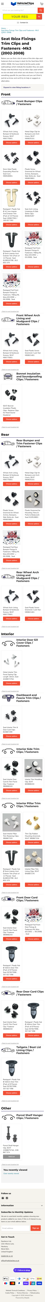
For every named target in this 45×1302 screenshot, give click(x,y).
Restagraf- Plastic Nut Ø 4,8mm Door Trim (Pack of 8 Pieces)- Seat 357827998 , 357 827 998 (11, 970)
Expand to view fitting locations (17, 87)
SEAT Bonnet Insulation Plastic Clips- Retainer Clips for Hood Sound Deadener (11, 410)
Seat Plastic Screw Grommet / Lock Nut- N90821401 (33, 352)
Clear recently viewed (11, 1174)
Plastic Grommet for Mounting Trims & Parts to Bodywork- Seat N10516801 (32, 513)
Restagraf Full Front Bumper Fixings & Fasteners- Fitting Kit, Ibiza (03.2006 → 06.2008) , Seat (11, 294)
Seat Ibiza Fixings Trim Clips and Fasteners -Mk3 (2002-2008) (20, 31)
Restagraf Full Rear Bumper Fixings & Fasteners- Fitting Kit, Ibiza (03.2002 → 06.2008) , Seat (11, 551)
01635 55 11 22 (7, 1256)
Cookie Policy (9, 1293)
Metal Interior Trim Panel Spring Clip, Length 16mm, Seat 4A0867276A (10, 675)
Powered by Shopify (22, 1298)
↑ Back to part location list (10, 311)
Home (3, 28)
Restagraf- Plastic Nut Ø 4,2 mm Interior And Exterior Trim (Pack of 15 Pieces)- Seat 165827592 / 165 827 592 (11, 215)
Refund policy (35, 1293)
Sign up (35, 1228)
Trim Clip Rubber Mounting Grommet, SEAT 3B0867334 (32, 836)
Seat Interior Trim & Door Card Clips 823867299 (10, 729)
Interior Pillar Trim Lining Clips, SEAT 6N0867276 (32, 871)
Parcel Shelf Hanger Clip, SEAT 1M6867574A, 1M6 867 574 (11, 1149)
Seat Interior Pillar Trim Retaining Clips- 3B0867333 (11, 836)
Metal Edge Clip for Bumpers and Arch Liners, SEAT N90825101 (32, 135)
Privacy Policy (32, 1290)
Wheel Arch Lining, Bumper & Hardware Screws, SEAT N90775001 (11, 135)
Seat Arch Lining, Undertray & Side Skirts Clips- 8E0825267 (31, 212)
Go (39, 17)
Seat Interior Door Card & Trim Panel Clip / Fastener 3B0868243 (10, 782)
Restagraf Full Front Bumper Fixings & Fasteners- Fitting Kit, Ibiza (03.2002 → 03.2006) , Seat (33, 252)
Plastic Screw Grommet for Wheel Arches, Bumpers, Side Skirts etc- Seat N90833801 (32, 173)
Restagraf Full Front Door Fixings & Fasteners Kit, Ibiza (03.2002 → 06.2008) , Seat (33, 929)
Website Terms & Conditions (15, 1290)
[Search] (41, 10)
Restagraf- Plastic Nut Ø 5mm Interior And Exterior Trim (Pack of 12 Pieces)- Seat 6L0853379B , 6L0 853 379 (11, 257)
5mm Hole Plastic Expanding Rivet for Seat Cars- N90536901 (10, 172)
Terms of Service (22, 1293)
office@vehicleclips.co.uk (10, 1261)
